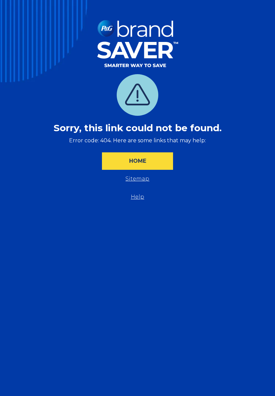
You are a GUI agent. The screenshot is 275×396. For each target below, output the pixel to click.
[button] (137, 161)
